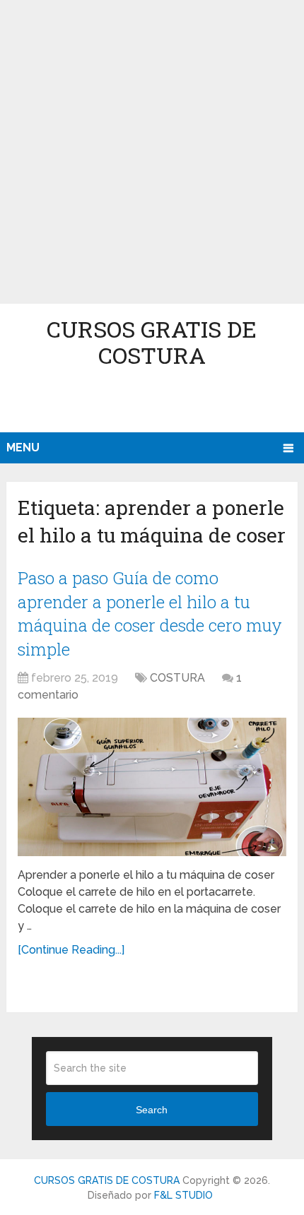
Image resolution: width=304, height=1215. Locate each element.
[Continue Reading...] (71, 949)
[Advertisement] (152, 152)
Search (152, 1109)
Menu (23, 447)
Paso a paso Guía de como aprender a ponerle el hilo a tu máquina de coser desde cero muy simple (150, 613)
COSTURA (177, 677)
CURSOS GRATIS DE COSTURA (152, 342)
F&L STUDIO (183, 1195)
